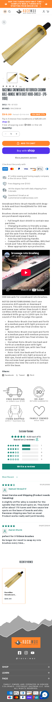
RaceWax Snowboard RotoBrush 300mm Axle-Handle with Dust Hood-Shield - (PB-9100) (13, 593)
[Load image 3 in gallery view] (35, 78)
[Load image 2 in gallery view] (24, 78)
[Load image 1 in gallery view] (12, 78)
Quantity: (7, 128)
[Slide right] (49, 78)
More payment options (26, 158)
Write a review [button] (26, 466)
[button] (5, 11)
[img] (8, 485)
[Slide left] (3, 78)
